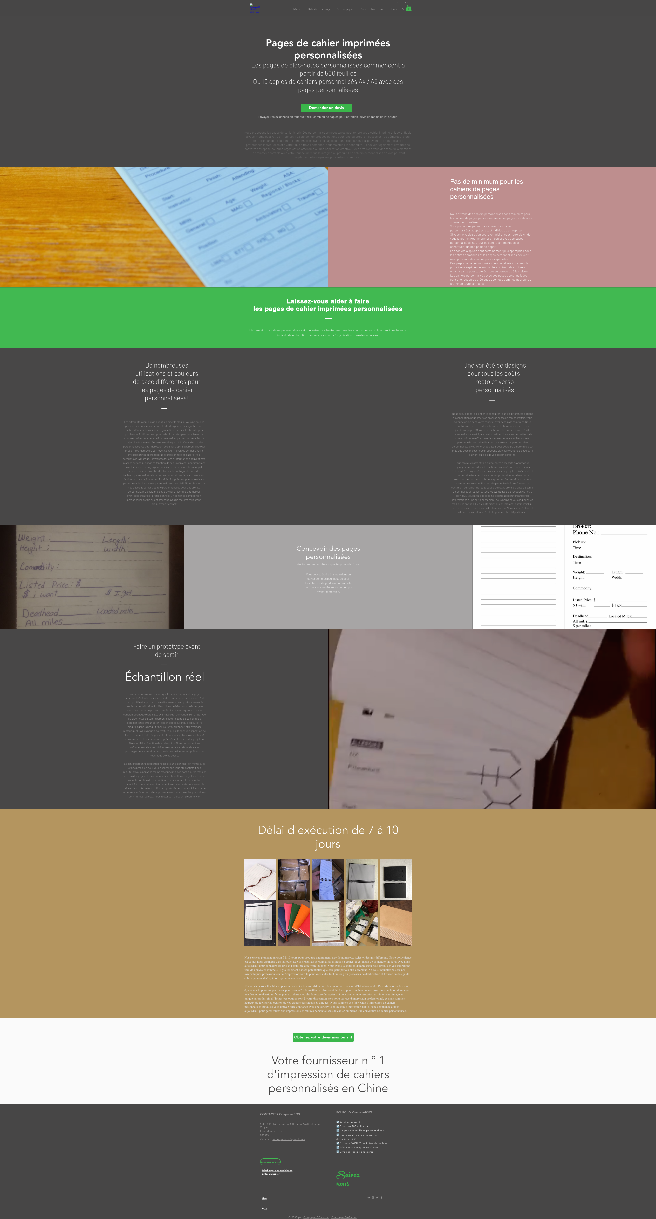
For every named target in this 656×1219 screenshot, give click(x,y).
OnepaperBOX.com (316, 1217)
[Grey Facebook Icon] (381, 1197)
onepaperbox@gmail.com (288, 1139)
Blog (264, 1198)
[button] (409, 7)
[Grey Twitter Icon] (377, 1197)
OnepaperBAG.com (344, 1217)
